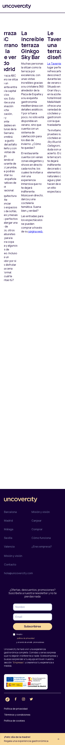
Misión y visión (41, 512)
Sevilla (8, 538)
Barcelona (10, 512)
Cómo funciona (41, 538)
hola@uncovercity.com (18, 573)
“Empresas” (18, 662)
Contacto (10, 564)
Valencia (9, 546)
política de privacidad (25, 638)
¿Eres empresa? (42, 546)
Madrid (8, 520)
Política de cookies (14, 720)
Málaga (8, 529)
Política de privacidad (16, 708)
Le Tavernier (55, 63)
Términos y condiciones (17, 714)
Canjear (37, 520)
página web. (35, 231)
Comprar (37, 529)
